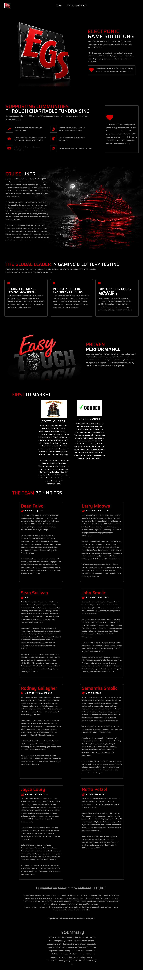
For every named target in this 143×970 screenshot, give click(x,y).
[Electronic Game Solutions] (7, 5)
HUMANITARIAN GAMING (76, 6)
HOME (59, 6)
